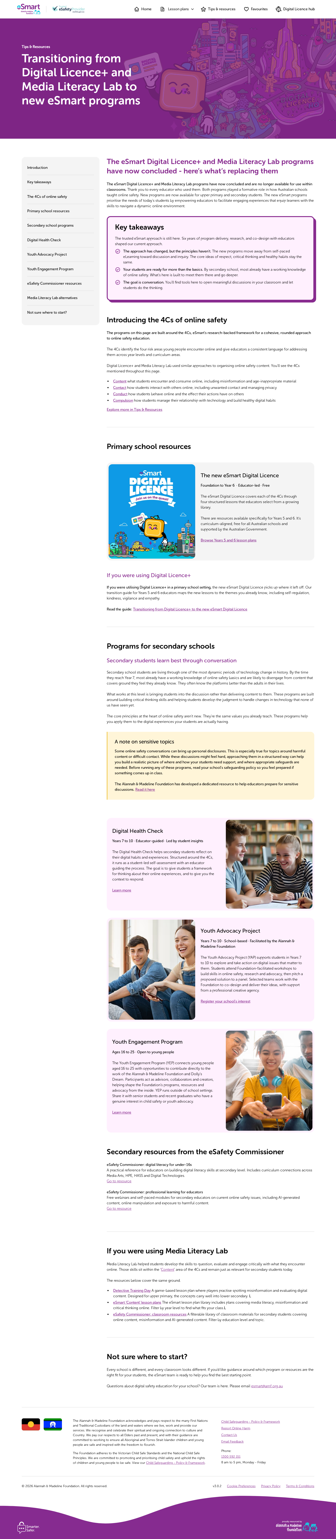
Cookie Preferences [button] (241, 1486)
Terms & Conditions (300, 1486)
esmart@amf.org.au (267, 1386)
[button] (176, 9)
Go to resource (119, 1181)
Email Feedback (232, 1441)
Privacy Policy (270, 1486)
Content (167, 1269)
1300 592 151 (230, 1457)
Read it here (145, 789)
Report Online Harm (235, 1428)
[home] (29, 9)
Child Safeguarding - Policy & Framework (175, 1463)
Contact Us (229, 1435)
